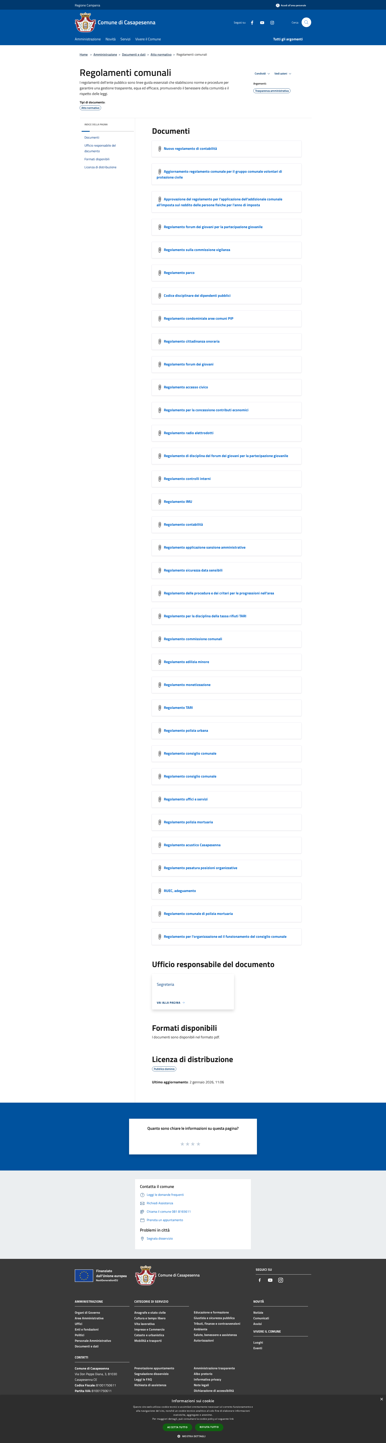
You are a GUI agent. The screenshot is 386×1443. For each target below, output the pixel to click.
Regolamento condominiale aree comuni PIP (198, 318)
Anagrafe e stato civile (150, 1312)
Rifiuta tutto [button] (209, 1427)
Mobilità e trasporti (148, 1340)
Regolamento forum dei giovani (189, 364)
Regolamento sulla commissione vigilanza (197, 249)
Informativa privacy (207, 1379)
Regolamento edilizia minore (186, 661)
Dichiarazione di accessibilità (214, 1390)
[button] (192, 1436)
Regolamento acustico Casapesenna (192, 845)
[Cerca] (306, 22)
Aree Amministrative (89, 1318)
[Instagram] (271, 22)
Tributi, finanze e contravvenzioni (217, 1323)
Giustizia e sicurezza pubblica (214, 1317)
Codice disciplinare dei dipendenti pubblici (197, 295)
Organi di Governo (87, 1312)
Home (84, 54)
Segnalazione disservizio (151, 1373)
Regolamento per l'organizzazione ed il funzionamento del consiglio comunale (225, 936)
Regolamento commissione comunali (193, 639)
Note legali (201, 1385)
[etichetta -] (198, 1143)
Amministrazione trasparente (214, 1368)
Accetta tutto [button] (177, 1427)
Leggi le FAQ (143, 1379)
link (232, 1419)
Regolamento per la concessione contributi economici (206, 410)
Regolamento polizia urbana (186, 730)
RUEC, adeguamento (180, 890)
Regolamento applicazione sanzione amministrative (204, 547)
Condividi (260, 73)
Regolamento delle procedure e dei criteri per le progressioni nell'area (219, 593)
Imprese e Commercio (149, 1329)
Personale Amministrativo (93, 1340)
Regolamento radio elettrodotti (189, 433)
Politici (79, 1335)
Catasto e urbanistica (149, 1335)
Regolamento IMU (178, 501)
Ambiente (200, 1329)
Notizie (258, 1312)
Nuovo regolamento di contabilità (190, 148)
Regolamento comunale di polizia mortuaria (198, 913)
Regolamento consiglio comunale (190, 753)
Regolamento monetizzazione (187, 684)
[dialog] (193, 1419)
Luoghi (258, 1342)
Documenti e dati (134, 54)
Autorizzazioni (204, 1340)
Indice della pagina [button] (96, 124)
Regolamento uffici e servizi (186, 799)
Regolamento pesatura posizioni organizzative (200, 867)
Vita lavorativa (144, 1323)
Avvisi (257, 1323)
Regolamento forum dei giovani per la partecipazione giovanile (213, 227)
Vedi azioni (281, 73)
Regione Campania (87, 5)
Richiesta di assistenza (150, 1385)
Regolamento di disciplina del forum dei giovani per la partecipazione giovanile (226, 455)
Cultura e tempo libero (150, 1318)
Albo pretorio (203, 1373)
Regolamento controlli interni (187, 478)
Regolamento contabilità (183, 524)
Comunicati (261, 1318)
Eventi (257, 1348)
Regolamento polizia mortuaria (188, 822)
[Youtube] (261, 22)
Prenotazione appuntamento (154, 1368)
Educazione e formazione (211, 1312)
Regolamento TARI (178, 707)
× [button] (381, 1399)
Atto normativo (161, 54)
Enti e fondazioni (87, 1329)
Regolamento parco (179, 272)
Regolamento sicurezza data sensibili (193, 570)
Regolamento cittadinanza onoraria (192, 341)
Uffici (78, 1323)
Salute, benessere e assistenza (215, 1334)
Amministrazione (105, 54)
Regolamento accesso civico (186, 387)
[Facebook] (250, 22)
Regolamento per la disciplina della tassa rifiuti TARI (205, 616)
